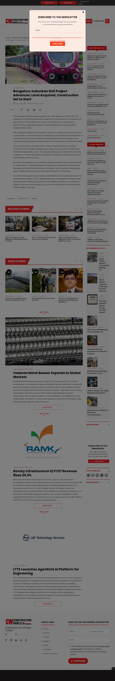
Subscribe (57, 43)
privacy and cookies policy (56, 37)
